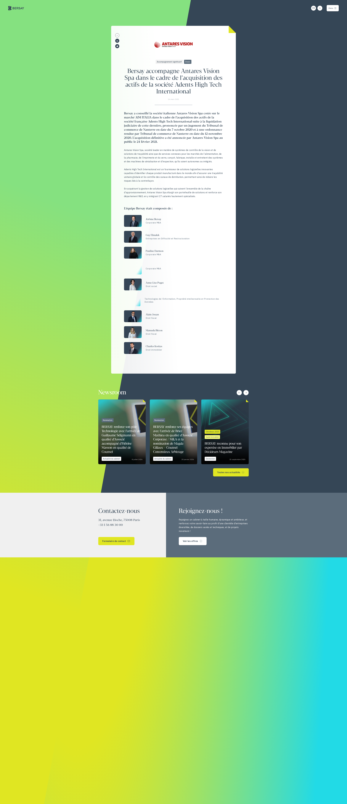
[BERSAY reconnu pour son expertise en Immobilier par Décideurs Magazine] (225, 431)
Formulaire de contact (114, 541)
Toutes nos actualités (228, 472)
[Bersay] (16, 8)
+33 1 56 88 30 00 (110, 525)
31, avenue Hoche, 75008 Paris (119, 520)
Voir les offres (190, 541)
